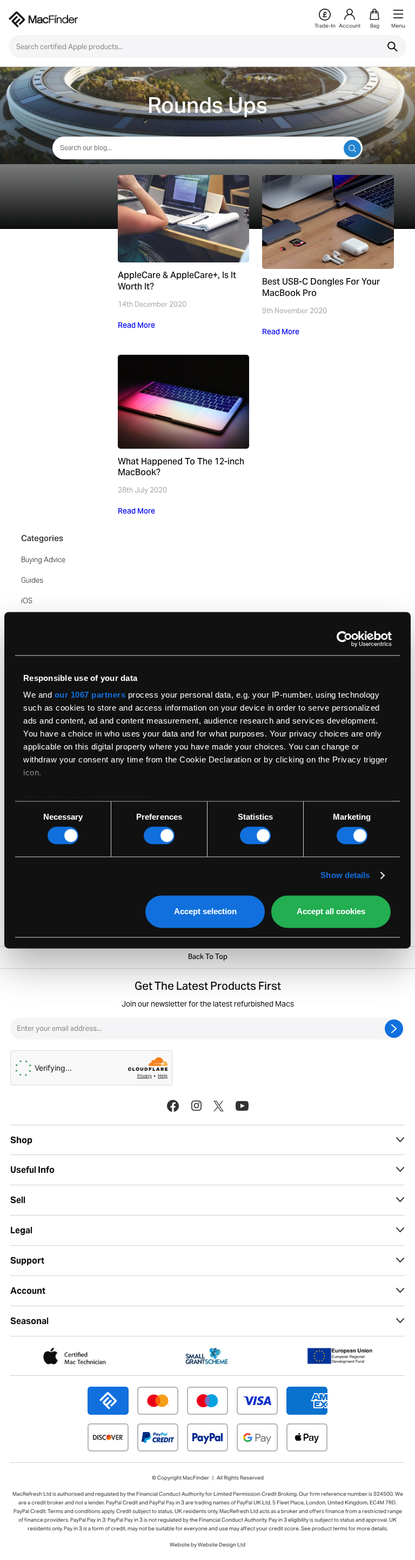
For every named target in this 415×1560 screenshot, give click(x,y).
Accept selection (205, 911)
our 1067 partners (90, 694)
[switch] (159, 836)
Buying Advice (43, 559)
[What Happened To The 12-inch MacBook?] (184, 402)
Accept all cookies (331, 911)
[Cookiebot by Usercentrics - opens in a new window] (344, 639)
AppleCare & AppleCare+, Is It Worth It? (177, 281)
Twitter (218, 1106)
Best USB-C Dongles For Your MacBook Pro (321, 288)
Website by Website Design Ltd (207, 1544)
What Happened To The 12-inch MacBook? (181, 468)
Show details (345, 875)
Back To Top (207, 957)
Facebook (173, 1106)
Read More (136, 326)
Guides (32, 580)
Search (392, 46)
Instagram (196, 1106)
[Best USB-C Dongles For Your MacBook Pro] (328, 222)
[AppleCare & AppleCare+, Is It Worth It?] (184, 218)
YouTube (242, 1106)
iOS (26, 600)
